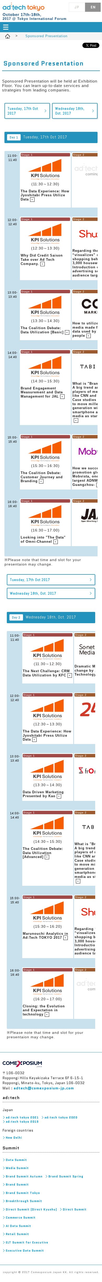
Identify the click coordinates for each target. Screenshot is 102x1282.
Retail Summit (17, 1234)
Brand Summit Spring (65, 1176)
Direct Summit (75, 1209)
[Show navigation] (51, 27)
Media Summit (17, 1168)
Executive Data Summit (25, 1250)
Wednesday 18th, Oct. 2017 (69, 111)
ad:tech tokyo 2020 (60, 1117)
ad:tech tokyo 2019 (22, 1122)
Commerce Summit (21, 1217)
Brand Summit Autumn (24, 1176)
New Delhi (14, 1138)
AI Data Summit (18, 1226)
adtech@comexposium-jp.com (44, 1088)
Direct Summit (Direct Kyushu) (31, 1209)
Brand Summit (17, 1184)
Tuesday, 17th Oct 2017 (23, 111)
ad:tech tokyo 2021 (22, 1117)
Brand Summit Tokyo (23, 1193)
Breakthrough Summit (24, 1201)
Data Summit (16, 1160)
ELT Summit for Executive (27, 1242)
